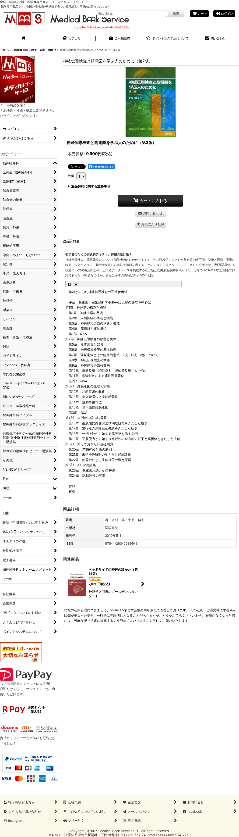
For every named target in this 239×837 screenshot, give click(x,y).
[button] (150, 224)
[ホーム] (24, 39)
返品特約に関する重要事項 (90, 186)
